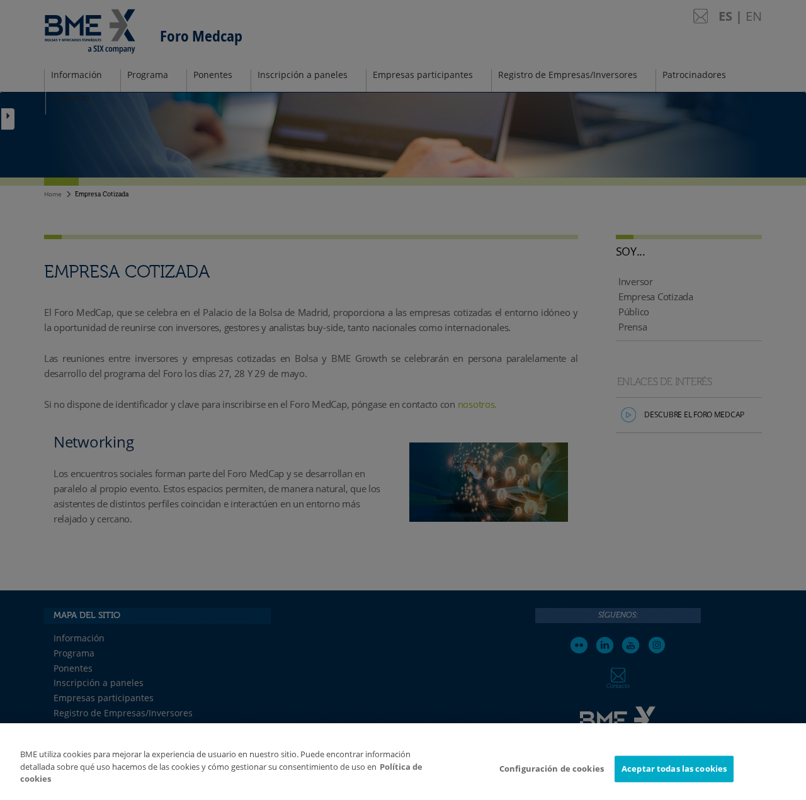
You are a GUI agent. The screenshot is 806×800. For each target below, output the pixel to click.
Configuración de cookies (551, 768)
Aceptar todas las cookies (674, 768)
